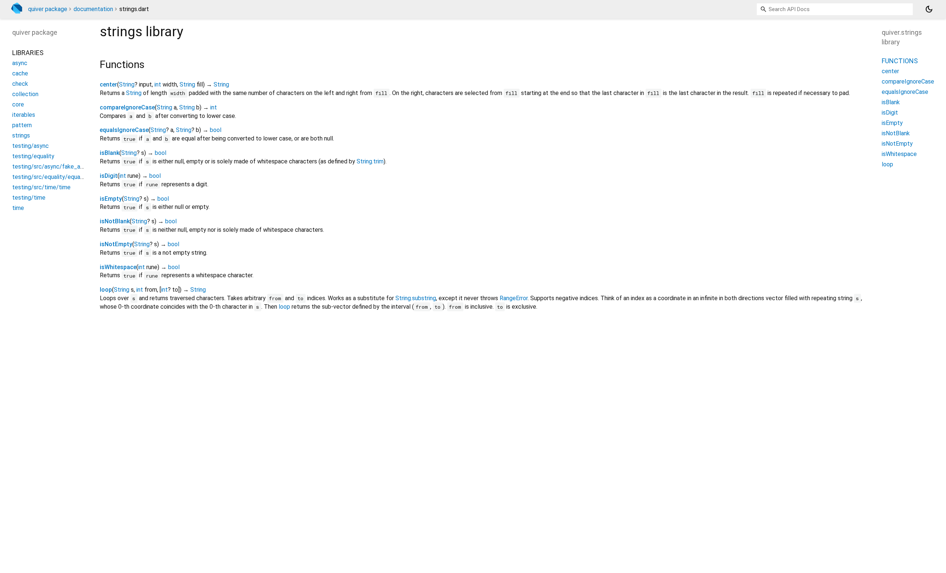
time (18, 207)
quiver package (47, 9)
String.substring (415, 298)
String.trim (370, 161)
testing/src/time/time (41, 187)
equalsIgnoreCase (124, 129)
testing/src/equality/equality (50, 176)
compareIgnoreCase (127, 107)
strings (21, 135)
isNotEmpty (116, 244)
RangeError (514, 298)
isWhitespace (118, 267)
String (127, 84)
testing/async (30, 145)
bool (215, 129)
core (18, 104)
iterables (23, 114)
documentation (93, 9)
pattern (22, 125)
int (157, 84)
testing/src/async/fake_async (52, 166)
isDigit (109, 175)
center (108, 84)
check (20, 83)
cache (20, 73)
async (19, 63)
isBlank (109, 152)
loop (106, 289)
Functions (900, 61)
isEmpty (111, 198)
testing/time (28, 197)
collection (25, 94)
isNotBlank (115, 221)
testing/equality (33, 156)
